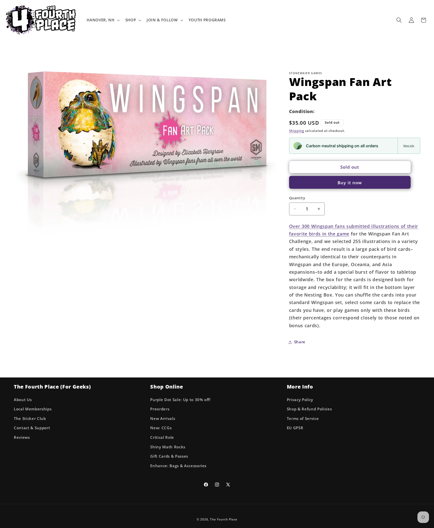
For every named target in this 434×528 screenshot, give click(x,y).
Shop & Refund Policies (309, 409)
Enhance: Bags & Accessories (178, 465)
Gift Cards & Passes (169, 456)
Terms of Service (303, 418)
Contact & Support (32, 427)
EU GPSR (295, 427)
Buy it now (350, 182)
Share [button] (299, 342)
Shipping (296, 130)
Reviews (22, 437)
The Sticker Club (30, 418)
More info (408, 145)
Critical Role (162, 437)
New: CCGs (161, 427)
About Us (23, 399)
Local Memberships (32, 409)
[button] (102, 20)
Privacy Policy (300, 399)
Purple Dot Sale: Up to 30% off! (180, 399)
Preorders (159, 409)
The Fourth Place (223, 519)
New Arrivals (162, 418)
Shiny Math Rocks (167, 447)
